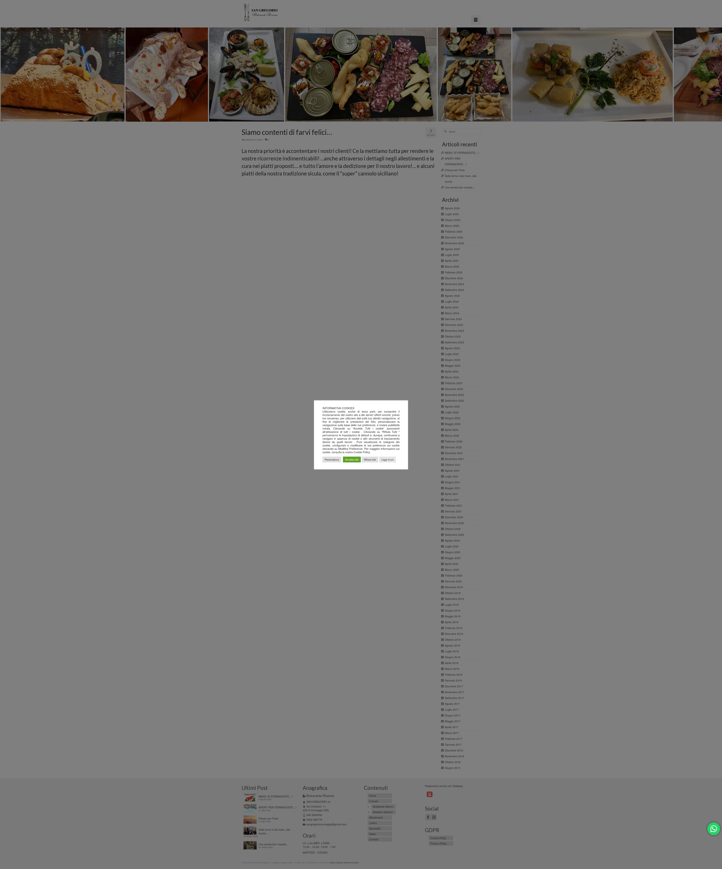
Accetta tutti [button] (352, 459)
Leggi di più (387, 459)
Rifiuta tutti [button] (370, 459)
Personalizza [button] (332, 459)
